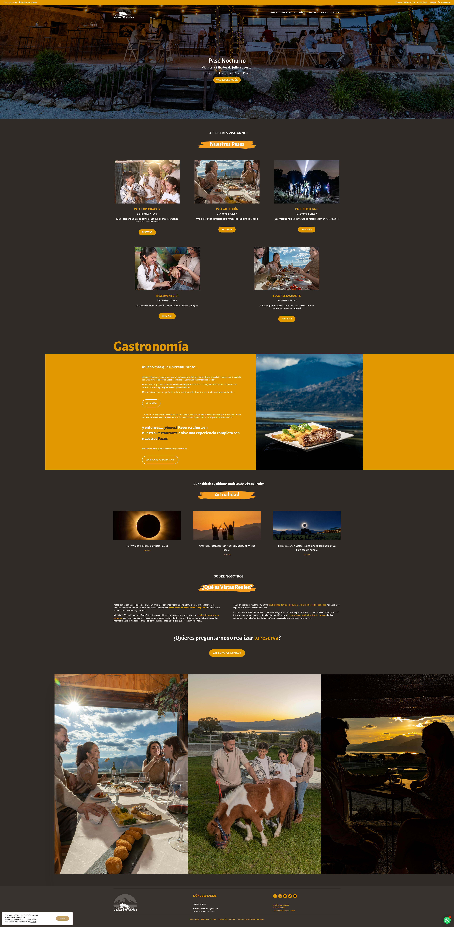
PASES (272, 12)
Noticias (147, 550)
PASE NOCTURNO (307, 209)
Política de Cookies (208, 919)
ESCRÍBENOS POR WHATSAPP (160, 460)
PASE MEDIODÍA (227, 209)
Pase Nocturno (227, 61)
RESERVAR (147, 232)
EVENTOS (312, 12)
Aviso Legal (194, 919)
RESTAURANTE (287, 12)
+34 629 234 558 (279, 908)
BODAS (324, 12)
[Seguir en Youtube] (295, 896)
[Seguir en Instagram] (280, 896)
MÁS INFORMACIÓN (227, 79)
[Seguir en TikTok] (290, 896)
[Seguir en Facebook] (275, 896)
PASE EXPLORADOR (147, 209)
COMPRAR (432, 2)
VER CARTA (151, 403)
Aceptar (63, 918)
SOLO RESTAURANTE (287, 295)
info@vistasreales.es (281, 905)
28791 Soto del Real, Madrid (284, 910)
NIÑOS (302, 12)
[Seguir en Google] (285, 896)
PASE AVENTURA (167, 295)
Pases (163, 438)
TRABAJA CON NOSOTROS (405, 2)
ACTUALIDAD (422, 2)
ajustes (33, 922)
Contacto (335, 12)
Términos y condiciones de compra (250, 919)
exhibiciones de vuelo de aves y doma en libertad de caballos (297, 605)
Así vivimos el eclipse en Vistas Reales (147, 545)
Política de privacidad (226, 919)
